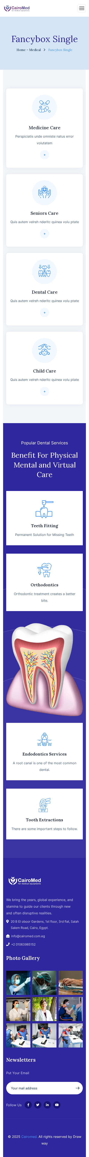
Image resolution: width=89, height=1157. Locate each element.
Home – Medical (29, 50)
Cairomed (29, 1137)
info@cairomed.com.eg (28, 936)
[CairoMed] (17, 8)
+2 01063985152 (23, 944)
